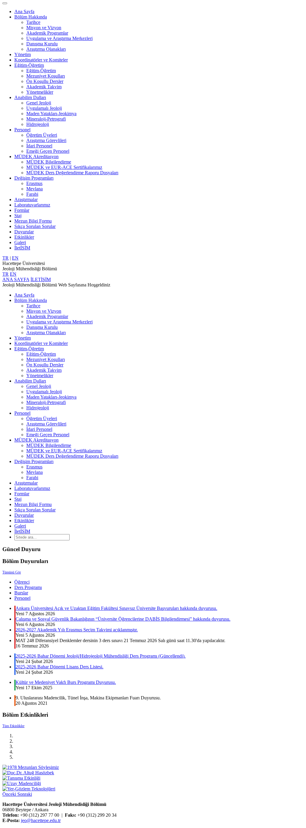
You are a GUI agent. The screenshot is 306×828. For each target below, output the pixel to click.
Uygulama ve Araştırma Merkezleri (59, 38)
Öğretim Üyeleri (41, 135)
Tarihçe (33, 22)
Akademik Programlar (47, 33)
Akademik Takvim (44, 86)
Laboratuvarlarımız (32, 204)
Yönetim (22, 54)
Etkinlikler (24, 237)
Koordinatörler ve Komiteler (41, 59)
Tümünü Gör (11, 572)
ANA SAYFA (15, 279)
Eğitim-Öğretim (29, 65)
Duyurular (24, 231)
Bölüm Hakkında (30, 16)
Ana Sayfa (24, 11)
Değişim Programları (33, 178)
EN (15, 257)
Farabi (32, 194)
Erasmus (34, 183)
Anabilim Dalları (30, 97)
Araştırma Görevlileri (46, 140)
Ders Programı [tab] (28, 587)
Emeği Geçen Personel (47, 151)
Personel (22, 129)
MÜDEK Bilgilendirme (48, 161)
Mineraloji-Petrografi (46, 118)
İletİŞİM (22, 247)
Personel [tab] (22, 598)
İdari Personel (39, 145)
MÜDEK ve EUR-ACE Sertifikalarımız (64, 167)
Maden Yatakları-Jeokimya (51, 113)
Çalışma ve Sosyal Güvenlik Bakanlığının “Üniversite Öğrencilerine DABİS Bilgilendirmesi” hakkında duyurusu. (123, 619)
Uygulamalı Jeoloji (44, 108)
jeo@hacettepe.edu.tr (41, 820)
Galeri (20, 242)
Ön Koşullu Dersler (44, 81)
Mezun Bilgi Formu (33, 220)
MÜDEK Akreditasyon (36, 156)
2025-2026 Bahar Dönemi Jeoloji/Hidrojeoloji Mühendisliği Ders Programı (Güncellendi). (101, 656)
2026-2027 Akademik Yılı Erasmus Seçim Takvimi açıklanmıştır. (77, 629)
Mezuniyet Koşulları (45, 75)
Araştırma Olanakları (46, 49)
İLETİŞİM (40, 279)
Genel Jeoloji (38, 102)
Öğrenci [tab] (22, 582)
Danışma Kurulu (42, 43)
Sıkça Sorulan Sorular (35, 226)
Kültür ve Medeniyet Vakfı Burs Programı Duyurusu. (66, 682)
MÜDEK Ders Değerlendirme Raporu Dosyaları (72, 172)
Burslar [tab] (21, 592)
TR (5, 257)
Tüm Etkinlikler (13, 726)
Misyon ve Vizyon (43, 27)
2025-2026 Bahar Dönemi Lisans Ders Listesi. (59, 666)
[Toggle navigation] (4, 3)
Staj (18, 215)
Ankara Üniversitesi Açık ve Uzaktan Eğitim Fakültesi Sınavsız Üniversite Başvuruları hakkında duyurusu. (116, 608)
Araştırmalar (26, 199)
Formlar (21, 210)
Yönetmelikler (39, 92)
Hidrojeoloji (37, 124)
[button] (9, 794)
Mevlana (34, 188)
